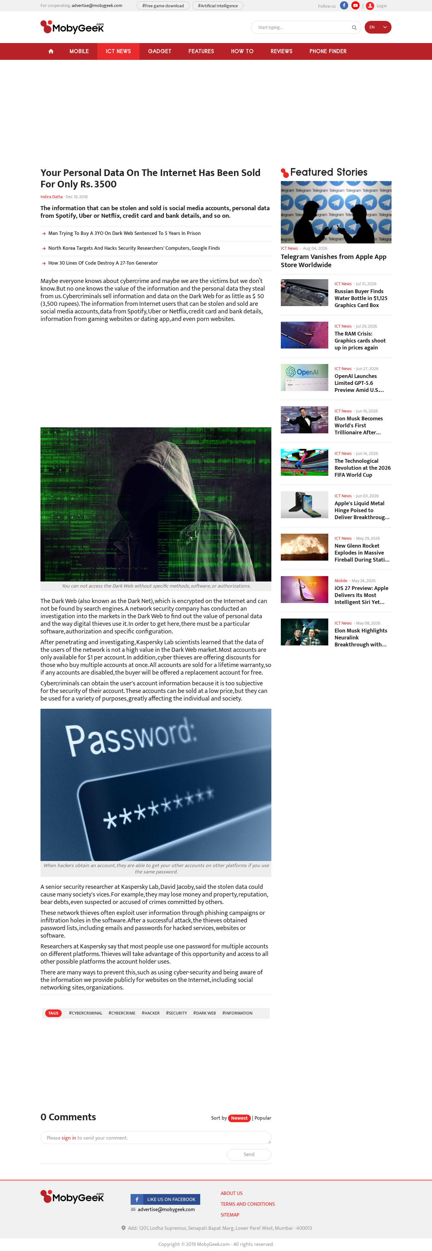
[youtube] (355, 5)
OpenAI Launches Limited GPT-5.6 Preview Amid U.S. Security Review (357, 383)
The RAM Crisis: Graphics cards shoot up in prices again (360, 340)
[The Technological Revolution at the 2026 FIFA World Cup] (304, 462)
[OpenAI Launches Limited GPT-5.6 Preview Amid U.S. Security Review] (304, 377)
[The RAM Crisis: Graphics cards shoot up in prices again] (304, 335)
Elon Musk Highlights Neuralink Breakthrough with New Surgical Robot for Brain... (361, 637)
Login (381, 5)
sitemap (230, 1215)
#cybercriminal (85, 1013)
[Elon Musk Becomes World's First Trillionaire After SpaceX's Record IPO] (304, 419)
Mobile (79, 51)
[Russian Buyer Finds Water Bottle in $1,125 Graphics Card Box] (304, 292)
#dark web (204, 1013)
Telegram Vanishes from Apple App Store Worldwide (333, 261)
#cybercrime (121, 1013)
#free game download (163, 5)
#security (176, 1013)
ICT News (118, 51)
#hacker (151, 1013)
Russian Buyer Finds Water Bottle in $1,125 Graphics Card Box (361, 298)
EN (371, 27)
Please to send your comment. (87, 1138)
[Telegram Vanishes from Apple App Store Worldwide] (336, 212)
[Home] (50, 51)
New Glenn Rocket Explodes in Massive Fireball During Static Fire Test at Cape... (361, 553)
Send (249, 1154)
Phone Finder (328, 51)
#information (237, 1013)
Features (201, 51)
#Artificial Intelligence (218, 5)
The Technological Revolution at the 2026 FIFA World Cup (363, 468)
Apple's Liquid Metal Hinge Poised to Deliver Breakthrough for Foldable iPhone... (361, 510)
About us (232, 1193)
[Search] (354, 27)
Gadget (159, 51)
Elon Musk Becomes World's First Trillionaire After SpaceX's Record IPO (359, 425)
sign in (69, 1138)
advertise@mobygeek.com (97, 5)
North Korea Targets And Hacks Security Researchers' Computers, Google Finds (134, 248)
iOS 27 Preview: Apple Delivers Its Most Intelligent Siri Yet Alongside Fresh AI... (361, 595)
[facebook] (165, 1203)
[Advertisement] (155, 116)
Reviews (282, 51)
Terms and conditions (248, 1204)
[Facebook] (344, 5)
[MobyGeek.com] (72, 27)
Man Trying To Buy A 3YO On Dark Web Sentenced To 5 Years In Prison (124, 233)
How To (242, 51)
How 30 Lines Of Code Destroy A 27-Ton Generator (103, 263)
